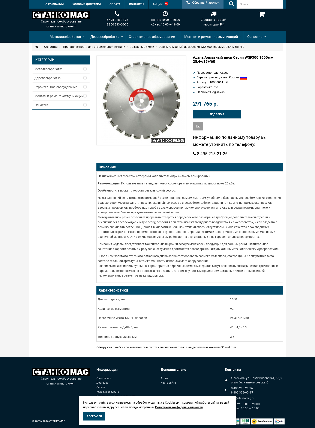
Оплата (100, 387)
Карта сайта (168, 382)
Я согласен (94, 416)
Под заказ (217, 114)
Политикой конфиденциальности (179, 407)
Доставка (102, 382)
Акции (164, 378)
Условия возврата (107, 391)
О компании (103, 378)
